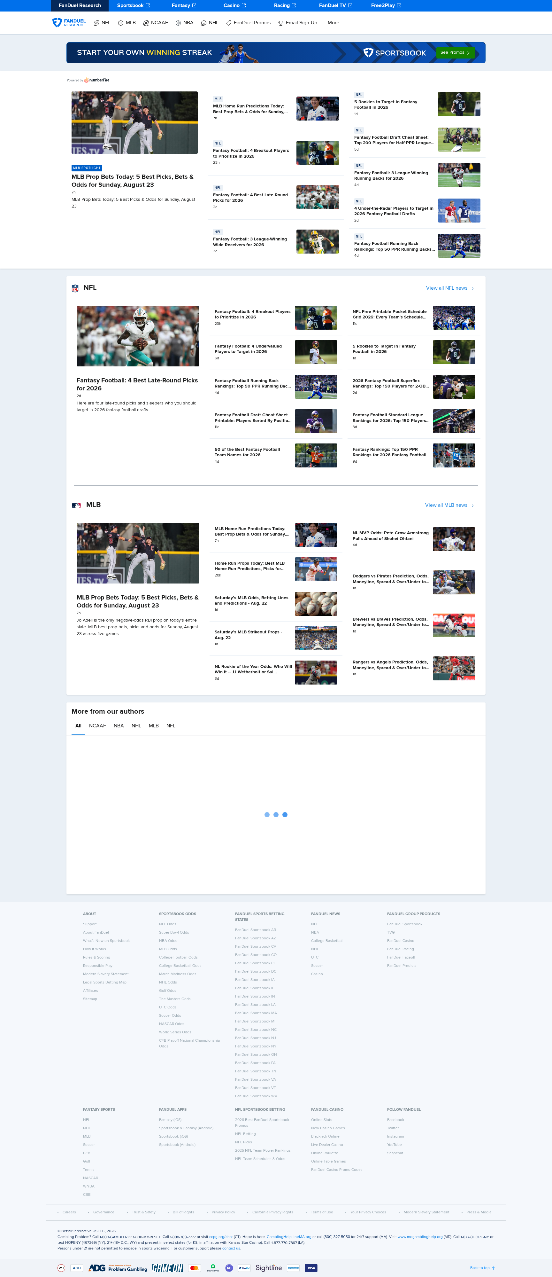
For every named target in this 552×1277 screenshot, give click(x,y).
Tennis (89, 1170)
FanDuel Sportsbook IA (255, 980)
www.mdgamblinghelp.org (420, 1237)
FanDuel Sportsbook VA (255, 1080)
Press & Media (479, 1212)
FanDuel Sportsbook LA (255, 1005)
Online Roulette (324, 1153)
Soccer (317, 966)
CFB (86, 1153)
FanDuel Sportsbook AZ (255, 938)
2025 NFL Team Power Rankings (263, 1151)
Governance (103, 1212)
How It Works (94, 949)
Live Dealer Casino (327, 1145)
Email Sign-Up (301, 23)
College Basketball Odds (180, 966)
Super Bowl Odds (174, 933)
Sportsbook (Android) (177, 1145)
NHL (213, 23)
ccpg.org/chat (221, 1237)
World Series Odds (175, 1032)
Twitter (393, 1128)
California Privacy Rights (272, 1212)
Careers (69, 1212)
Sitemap (90, 999)
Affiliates (90, 991)
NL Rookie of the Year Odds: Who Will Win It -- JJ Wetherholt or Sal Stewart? (253, 672)
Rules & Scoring (96, 958)
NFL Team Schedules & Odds (260, 1159)
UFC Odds (168, 1007)
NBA (188, 23)
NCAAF (159, 23)
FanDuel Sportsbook (404, 924)
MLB (131, 23)
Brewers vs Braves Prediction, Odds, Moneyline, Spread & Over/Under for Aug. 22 (390, 625)
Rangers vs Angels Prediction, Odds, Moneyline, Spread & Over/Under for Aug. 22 (390, 668)
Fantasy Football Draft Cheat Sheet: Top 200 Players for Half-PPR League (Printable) (392, 143)
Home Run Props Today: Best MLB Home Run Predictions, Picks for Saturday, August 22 (250, 569)
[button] (455, 53)
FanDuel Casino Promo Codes (337, 1170)
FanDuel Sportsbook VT (255, 1088)
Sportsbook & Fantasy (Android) (186, 1128)
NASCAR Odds (171, 1024)
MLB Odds (168, 949)
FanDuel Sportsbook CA (255, 947)
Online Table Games (328, 1161)
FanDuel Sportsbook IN (255, 997)
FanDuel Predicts (402, 966)
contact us (231, 1248)
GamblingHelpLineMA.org (289, 1237)
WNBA (89, 1186)
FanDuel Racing (400, 949)
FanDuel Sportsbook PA (255, 1063)
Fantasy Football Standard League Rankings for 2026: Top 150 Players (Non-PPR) (389, 420)
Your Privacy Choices (368, 1212)
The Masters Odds (175, 999)
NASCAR (90, 1178)
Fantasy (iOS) (170, 1120)
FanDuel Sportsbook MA (256, 1013)
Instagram (395, 1137)
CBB (87, 1195)
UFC (314, 958)
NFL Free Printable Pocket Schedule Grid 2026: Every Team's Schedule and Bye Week (390, 317)
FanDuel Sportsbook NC (256, 1030)
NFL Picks (243, 1142)
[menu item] (69, 16)
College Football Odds (178, 958)
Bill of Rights (183, 1212)
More (333, 23)
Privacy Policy (223, 1212)
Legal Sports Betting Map (104, 982)
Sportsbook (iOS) (173, 1137)
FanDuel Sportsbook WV (256, 1096)
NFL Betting (245, 1134)
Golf (86, 1161)
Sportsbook (130, 5)
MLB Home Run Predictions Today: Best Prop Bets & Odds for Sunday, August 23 (248, 112)
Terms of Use (322, 1212)
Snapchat (395, 1153)
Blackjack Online (325, 1137)
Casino (232, 5)
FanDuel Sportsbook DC (255, 972)
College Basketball (327, 941)
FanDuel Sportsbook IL (254, 988)
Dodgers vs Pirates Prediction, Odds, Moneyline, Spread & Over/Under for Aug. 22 (391, 582)
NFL (106, 23)
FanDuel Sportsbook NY (256, 1046)
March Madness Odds (177, 974)
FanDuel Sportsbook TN (255, 1071)
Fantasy (181, 5)
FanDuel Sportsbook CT (255, 963)
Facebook (395, 1120)
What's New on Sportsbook (106, 941)
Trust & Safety (144, 1212)
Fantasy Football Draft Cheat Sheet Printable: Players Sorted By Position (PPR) (253, 420)
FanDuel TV (332, 5)
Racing (282, 5)
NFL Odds (167, 924)
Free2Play (383, 5)
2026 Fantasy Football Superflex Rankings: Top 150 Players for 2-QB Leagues (389, 386)
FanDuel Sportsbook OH (256, 1055)
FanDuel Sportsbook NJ (255, 1038)
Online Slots (321, 1120)
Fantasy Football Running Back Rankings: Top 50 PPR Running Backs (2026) (393, 249)
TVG (391, 933)
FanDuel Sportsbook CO (256, 955)
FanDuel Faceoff (401, 958)
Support (90, 924)
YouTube (394, 1145)
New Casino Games (328, 1128)
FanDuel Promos (252, 23)
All (78, 726)
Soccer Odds (170, 1016)
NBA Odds (168, 941)
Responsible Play (97, 966)
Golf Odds (167, 991)
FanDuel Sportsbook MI (255, 1021)
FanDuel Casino (400, 941)
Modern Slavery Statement (106, 974)
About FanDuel (96, 933)
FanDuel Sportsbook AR (255, 930)
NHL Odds (168, 982)
